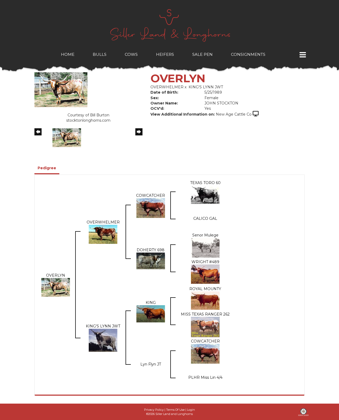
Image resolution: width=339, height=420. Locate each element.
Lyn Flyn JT (150, 364)
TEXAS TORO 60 (205, 182)
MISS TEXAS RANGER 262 (205, 314)
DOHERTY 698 (150, 250)
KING (151, 302)
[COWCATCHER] (150, 207)
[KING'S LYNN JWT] (103, 339)
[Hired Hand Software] (303, 414)
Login (191, 410)
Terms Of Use (175, 410)
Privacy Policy (154, 410)
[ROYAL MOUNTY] (205, 300)
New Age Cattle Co (234, 114)
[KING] (150, 313)
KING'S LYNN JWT (206, 87)
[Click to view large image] (60, 89)
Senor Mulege (205, 235)
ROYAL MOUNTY (205, 288)
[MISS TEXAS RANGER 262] (205, 326)
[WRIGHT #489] (205, 273)
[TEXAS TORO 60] (205, 194)
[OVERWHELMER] (103, 234)
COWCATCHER (150, 195)
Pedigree (47, 168)
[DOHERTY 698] (150, 260)
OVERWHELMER (167, 87)
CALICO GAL (205, 218)
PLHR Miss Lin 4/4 (205, 377)
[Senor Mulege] (205, 247)
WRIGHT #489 (205, 261)
